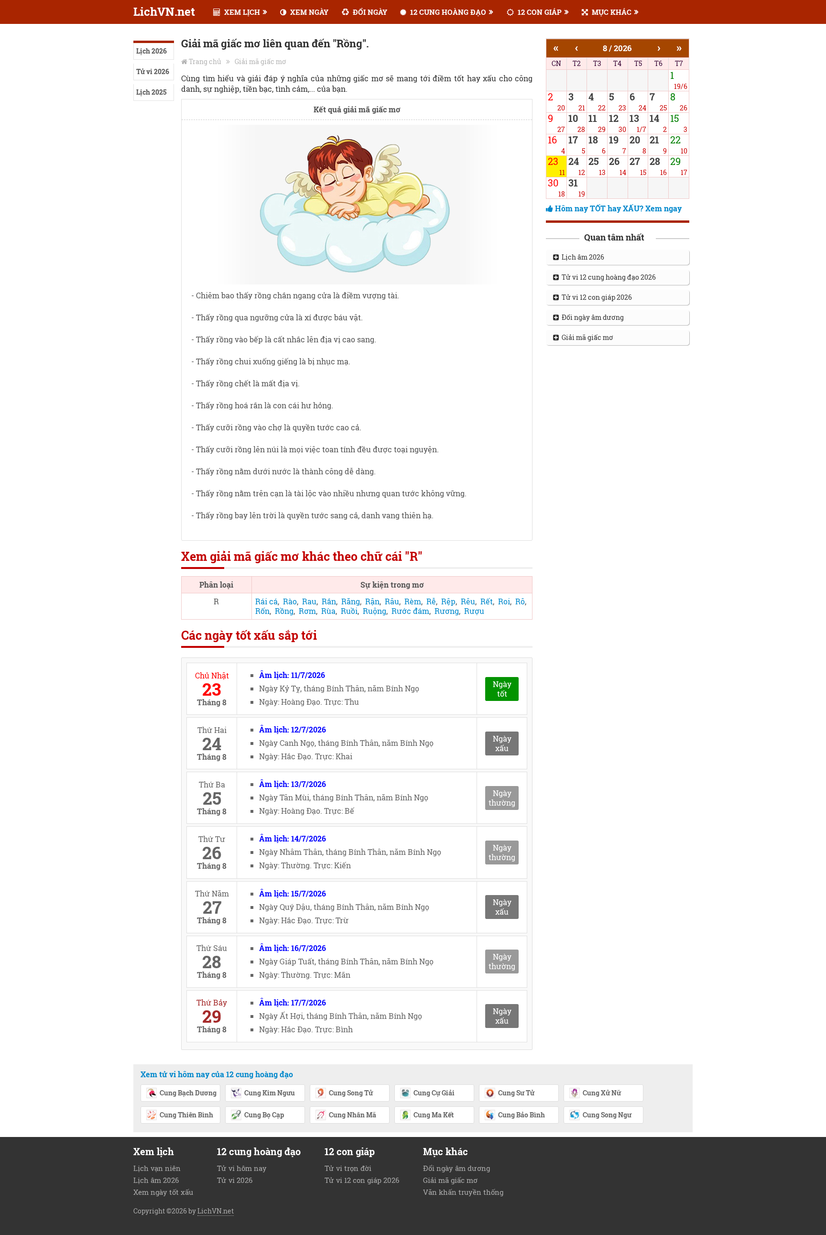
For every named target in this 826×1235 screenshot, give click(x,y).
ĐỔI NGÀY (369, 12)
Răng (350, 601)
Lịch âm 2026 (581, 257)
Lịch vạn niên (157, 1168)
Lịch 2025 (151, 92)
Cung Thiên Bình (186, 1114)
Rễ (431, 601)
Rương (447, 611)
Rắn (329, 601)
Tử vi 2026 (152, 71)
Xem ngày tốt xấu (163, 1192)
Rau (309, 601)
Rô (520, 601)
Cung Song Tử (351, 1092)
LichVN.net (164, 11)
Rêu (468, 601)
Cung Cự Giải (434, 1092)
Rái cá (266, 601)
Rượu (474, 611)
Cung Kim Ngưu (269, 1092)
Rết (486, 601)
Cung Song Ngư (607, 1114)
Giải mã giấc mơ (260, 61)
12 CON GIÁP (539, 12)
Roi (504, 601)
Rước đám (410, 611)
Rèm (412, 601)
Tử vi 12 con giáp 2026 (595, 297)
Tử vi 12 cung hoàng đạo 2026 (607, 277)
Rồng (284, 611)
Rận (372, 601)
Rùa (328, 611)
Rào (290, 601)
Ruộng (374, 611)
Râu (392, 601)
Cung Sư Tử (516, 1092)
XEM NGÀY (308, 12)
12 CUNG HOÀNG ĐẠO (447, 12)
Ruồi (349, 611)
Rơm (307, 611)
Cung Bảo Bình (521, 1114)
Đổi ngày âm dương (591, 317)
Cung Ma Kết (433, 1114)
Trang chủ (205, 61)
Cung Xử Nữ (602, 1092)
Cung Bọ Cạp (264, 1114)
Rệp (448, 601)
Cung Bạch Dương (188, 1092)
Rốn (262, 611)
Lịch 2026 (151, 50)
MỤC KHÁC (610, 12)
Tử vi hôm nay (242, 1168)
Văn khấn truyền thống (463, 1192)
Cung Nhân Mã (352, 1114)
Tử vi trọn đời (348, 1168)
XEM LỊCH (241, 12)
